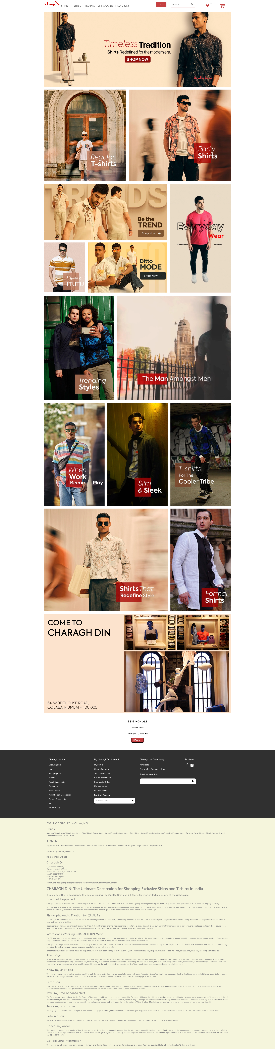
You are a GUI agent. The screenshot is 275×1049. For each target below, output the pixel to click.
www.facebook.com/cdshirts (106, 883)
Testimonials (54, 786)
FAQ (50, 803)
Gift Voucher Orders (102, 777)
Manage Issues (100, 786)
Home (51, 769)
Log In (161, 4)
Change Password (101, 769)
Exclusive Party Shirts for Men (198, 833)
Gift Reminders (100, 790)
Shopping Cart (55, 773)
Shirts (65, 5)
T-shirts (76, 5)
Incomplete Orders (102, 782)
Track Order (122, 5)
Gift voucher (105, 5)
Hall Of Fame (54, 790)
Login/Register (55, 764)
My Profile (98, 764)
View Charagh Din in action (60, 795)
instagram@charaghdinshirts (68, 883)
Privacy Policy (54, 807)
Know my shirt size (60, 969)
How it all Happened (61, 899)
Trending (90, 5)
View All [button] (137, 740)
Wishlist (52, 777)
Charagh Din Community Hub (152, 769)
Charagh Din (55, 862)
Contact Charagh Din (57, 799)
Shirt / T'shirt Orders (102, 773)
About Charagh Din (57, 782)
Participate (144, 764)
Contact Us (69, 851)
